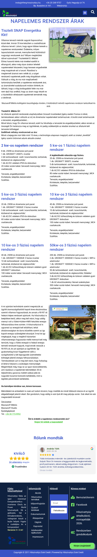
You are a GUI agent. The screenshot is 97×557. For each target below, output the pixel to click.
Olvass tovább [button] (46, 470)
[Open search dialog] (92, 12)
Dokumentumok (38, 514)
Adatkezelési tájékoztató (36, 531)
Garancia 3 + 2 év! (15, 530)
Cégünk (38, 522)
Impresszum (37, 537)
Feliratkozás (59, 510)
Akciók (38, 493)
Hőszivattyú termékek (36, 498)
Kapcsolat (37, 526)
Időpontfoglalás (38, 503)
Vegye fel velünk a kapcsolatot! (48, 422)
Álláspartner (38, 518)
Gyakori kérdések (35, 508)
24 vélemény (15, 462)
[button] (85, 13)
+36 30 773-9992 (13, 414)
